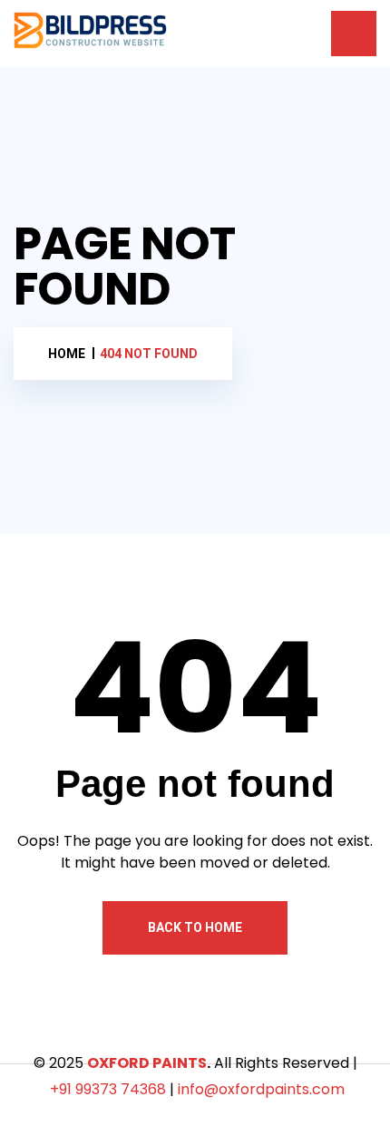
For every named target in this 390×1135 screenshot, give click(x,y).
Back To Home (195, 927)
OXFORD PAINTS (147, 1063)
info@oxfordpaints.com (261, 1089)
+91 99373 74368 (108, 1089)
